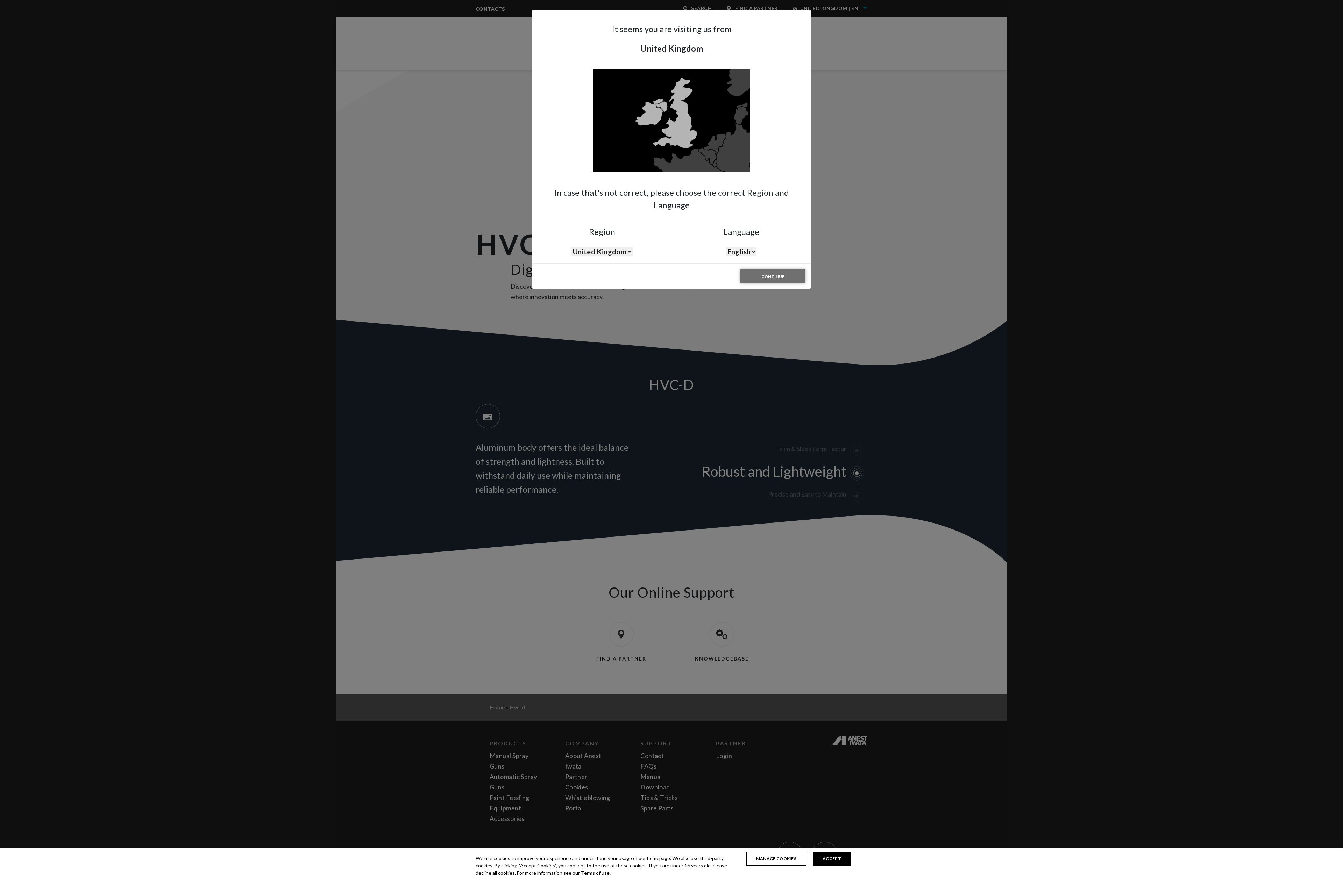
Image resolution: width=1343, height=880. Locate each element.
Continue (772, 276)
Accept (832, 858)
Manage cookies (776, 858)
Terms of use (595, 873)
